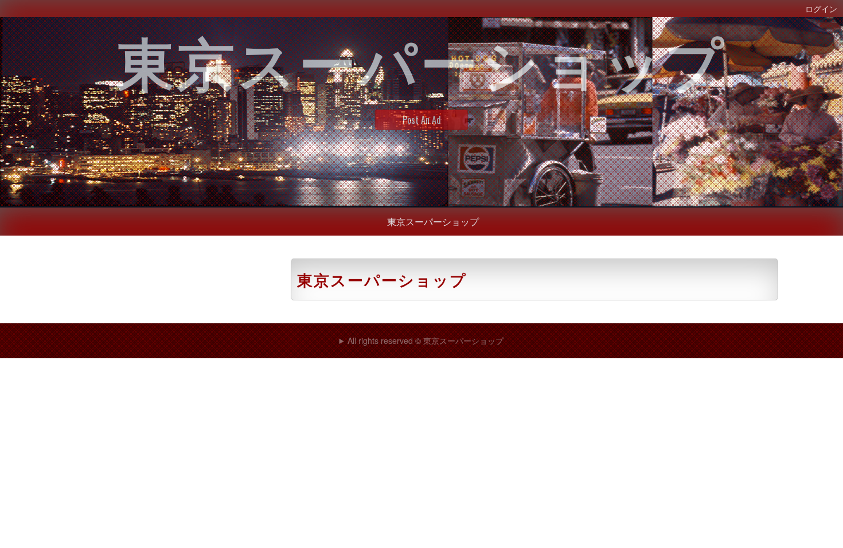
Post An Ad (422, 120)
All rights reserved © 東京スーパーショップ (426, 340)
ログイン (821, 8)
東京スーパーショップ (433, 221)
